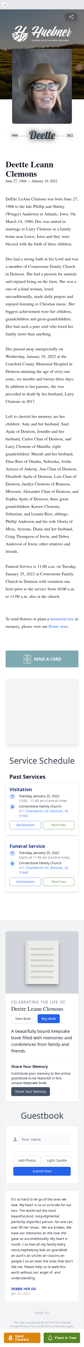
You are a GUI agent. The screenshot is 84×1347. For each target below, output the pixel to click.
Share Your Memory (30, 1091)
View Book (23, 1018)
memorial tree (62, 618)
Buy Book (49, 1018)
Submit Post (42, 1171)
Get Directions (25, 825)
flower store (58, 626)
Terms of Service (55, 1326)
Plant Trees (59, 825)
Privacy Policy (29, 1326)
